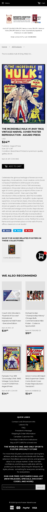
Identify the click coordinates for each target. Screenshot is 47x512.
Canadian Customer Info (23, 437)
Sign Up (40, 487)
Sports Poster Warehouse (25, 502)
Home (4, 47)
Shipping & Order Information (23, 434)
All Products (17, 47)
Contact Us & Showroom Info (23, 422)
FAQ (23, 428)
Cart (43, 3)
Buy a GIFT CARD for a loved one (23, 443)
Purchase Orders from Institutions (23, 440)
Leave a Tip (23, 425)
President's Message (23, 431)
